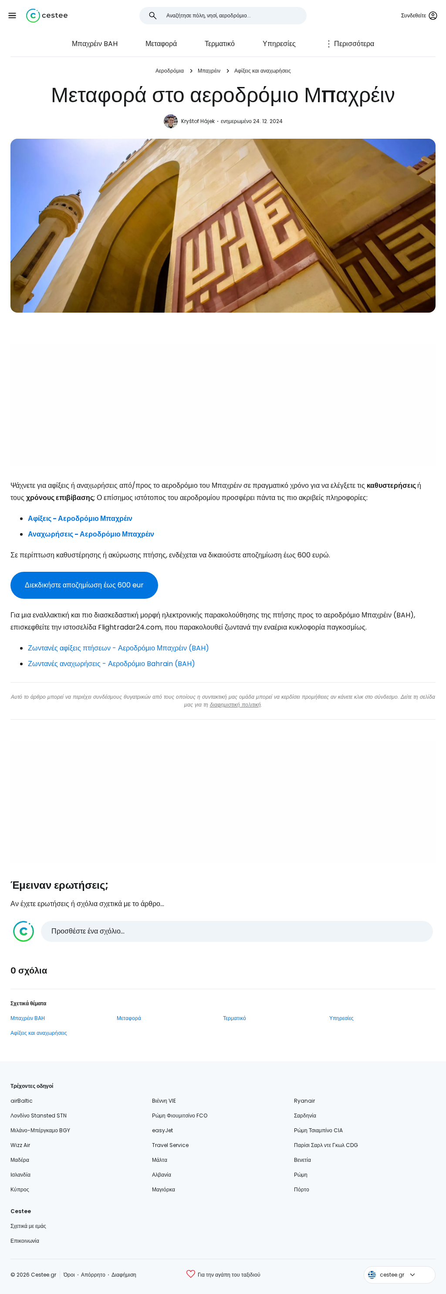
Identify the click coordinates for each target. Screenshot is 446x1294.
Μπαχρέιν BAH (95, 44)
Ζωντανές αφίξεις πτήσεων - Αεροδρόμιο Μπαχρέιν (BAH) (118, 648)
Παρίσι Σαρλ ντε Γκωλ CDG (326, 1145)
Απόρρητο (93, 1274)
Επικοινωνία (24, 1240)
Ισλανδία (20, 1174)
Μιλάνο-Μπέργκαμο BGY (40, 1130)
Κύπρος (19, 1189)
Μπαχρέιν (209, 70)
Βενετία (302, 1160)
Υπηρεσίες (279, 44)
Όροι (69, 1274)
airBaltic (21, 1100)
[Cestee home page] (47, 16)
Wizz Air (20, 1145)
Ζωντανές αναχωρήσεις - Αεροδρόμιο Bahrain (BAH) (111, 664)
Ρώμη (300, 1174)
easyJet (162, 1130)
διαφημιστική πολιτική (235, 704)
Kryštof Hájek (198, 121)
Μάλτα (159, 1160)
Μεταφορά (161, 44)
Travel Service (170, 1145)
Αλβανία (161, 1174)
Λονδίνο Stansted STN (38, 1115)
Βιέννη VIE (164, 1100)
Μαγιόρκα (163, 1189)
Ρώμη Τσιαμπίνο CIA (318, 1130)
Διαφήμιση (124, 1274)
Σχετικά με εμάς (28, 1226)
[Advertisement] (223, 405)
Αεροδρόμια (169, 70)
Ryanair (304, 1100)
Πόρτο (301, 1189)
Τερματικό (220, 44)
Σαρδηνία (305, 1115)
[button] (12, 16)
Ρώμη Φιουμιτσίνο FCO (179, 1115)
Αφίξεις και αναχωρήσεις (262, 70)
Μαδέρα (19, 1160)
